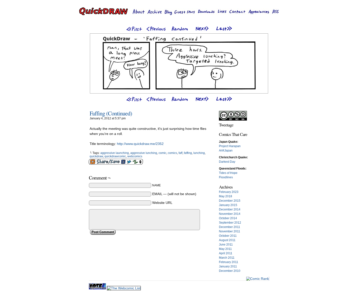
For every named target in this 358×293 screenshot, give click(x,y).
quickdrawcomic (115, 156)
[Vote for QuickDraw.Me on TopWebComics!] (98, 288)
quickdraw (96, 156)
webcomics (134, 156)
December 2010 (229, 271)
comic (162, 153)
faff (180, 153)
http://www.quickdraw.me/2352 (140, 144)
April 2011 (225, 253)
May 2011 (225, 249)
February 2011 (228, 262)
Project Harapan (230, 146)
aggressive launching (114, 153)
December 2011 (229, 227)
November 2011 (229, 231)
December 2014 (229, 209)
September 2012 (230, 222)
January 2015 (228, 205)
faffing (188, 153)
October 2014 (228, 218)
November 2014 (229, 214)
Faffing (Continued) (111, 113)
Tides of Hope (228, 173)
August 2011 (227, 240)
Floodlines (226, 177)
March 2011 (227, 257)
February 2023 (228, 192)
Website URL (162, 203)
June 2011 (226, 244)
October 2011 (228, 235)
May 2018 (225, 196)
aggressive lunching (143, 153)
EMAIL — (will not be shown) (174, 194)
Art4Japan (226, 150)
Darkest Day (227, 161)
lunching (199, 153)
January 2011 (228, 266)
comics (172, 153)
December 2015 (229, 200)
